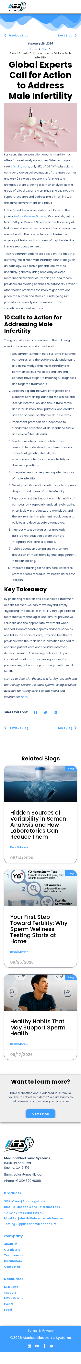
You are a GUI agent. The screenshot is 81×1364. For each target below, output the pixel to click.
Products (12, 1193)
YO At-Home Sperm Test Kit (24, 1213)
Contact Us (12, 1267)
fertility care (21, 166)
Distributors (13, 1261)
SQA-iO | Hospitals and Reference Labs (32, 1207)
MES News (11, 1287)
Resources (14, 1278)
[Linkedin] (29, 1346)
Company (13, 1236)
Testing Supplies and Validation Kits (30, 1224)
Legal (8, 1310)
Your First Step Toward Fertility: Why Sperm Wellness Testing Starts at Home (38, 929)
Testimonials (13, 1255)
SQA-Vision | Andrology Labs (24, 1201)
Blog (45, 49)
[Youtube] (37, 1346)
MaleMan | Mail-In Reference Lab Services (34, 1218)
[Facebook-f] (44, 1346)
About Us (10, 1244)
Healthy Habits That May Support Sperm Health (37, 1028)
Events (9, 1304)
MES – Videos (13, 1298)
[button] (73, 6)
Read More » (19, 847)
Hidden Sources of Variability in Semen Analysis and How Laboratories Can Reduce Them (38, 825)
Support (10, 1293)
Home (33, 49)
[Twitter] (51, 1346)
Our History (12, 1250)
